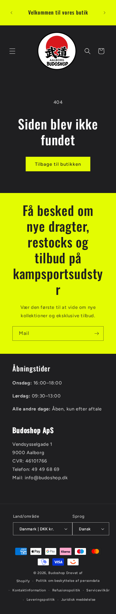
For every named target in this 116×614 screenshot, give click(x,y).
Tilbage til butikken (58, 164)
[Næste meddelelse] (104, 13)
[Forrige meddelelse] (11, 13)
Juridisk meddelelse (78, 600)
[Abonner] (96, 333)
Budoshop (56, 573)
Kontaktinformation (29, 590)
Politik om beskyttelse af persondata (68, 581)
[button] (12, 51)
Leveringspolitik (41, 600)
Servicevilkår (98, 590)
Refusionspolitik (66, 590)
